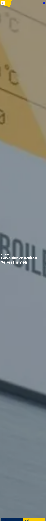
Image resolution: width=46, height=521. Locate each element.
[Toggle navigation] (44, 3)
